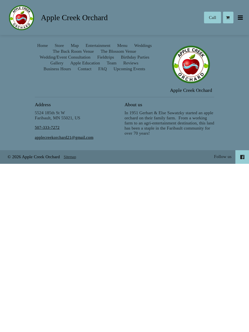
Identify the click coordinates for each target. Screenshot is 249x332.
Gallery (56, 63)
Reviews (130, 63)
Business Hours (57, 68)
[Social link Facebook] (242, 157)
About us (133, 104)
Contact (84, 68)
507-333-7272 (47, 127)
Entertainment (98, 45)
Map (75, 45)
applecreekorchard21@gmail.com (64, 137)
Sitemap (70, 157)
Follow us (222, 156)
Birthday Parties (135, 57)
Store (59, 45)
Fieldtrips (105, 57)
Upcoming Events (129, 68)
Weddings (143, 45)
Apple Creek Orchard (74, 17)
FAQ (102, 68)
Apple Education (85, 63)
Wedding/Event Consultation (65, 57)
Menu (122, 45)
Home (42, 45)
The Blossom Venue (118, 51)
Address (43, 104)
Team (111, 63)
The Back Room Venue (73, 51)
